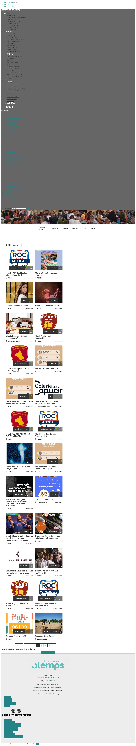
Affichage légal (10, 147)
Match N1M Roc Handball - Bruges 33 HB (46, 435)
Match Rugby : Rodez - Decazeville (44, 337)
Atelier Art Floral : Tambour (46, 369)
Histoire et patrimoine (12, 122)
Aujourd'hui (55, 228)
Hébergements (13, 128)
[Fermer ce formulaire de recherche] (37, 744)
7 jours (84, 228)
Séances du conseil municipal (14, 141)
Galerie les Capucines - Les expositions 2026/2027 (46, 402)
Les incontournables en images (14, 118)
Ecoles (11, 169)
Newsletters (10, 201)
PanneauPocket (10, 198)
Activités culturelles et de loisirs (15, 188)
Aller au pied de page (9, 6)
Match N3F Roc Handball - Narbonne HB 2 (46, 604)
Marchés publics (11, 145)
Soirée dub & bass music (45, 499)
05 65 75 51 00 (51, 681)
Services (9, 160)
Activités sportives (11, 186)
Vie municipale (7, 132)
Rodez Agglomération (12, 154)
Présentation (10, 115)
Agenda (6, 192)
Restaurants (13, 130)
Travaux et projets (11, 149)
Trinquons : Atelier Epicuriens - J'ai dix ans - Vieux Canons (48, 537)
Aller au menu (7, 4)
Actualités (6, 194)
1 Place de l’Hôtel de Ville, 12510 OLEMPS (48, 677)
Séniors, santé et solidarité (13, 173)
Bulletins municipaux (12, 143)
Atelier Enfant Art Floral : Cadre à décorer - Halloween (19, 402)
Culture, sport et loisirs (9, 179)
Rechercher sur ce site (6, 744)
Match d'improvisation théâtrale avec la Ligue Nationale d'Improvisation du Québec (19, 538)
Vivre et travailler (8, 156)
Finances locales (11, 152)
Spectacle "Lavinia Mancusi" (47, 306)
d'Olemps (11, 10)
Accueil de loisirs (14, 171)
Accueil (6, 212)
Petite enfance (13, 167)
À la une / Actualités (12, 196)
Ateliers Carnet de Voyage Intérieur (46, 274)
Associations (10, 181)
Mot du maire (10, 135)
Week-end (75, 228)
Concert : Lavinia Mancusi (17, 306)
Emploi (8, 177)
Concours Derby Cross (44, 636)
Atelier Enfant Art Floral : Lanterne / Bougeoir (46, 468)
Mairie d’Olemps (11, 137)
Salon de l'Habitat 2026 (16, 636)
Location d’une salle (12, 190)
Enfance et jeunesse (12, 164)
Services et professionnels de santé (15, 162)
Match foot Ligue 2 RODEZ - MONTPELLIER (18, 370)
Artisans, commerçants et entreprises (16, 158)
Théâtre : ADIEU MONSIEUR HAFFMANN (46, 572)
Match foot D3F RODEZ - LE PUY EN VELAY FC (18, 435)
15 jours (92, 228)
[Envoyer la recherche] (28, 209)
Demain (65, 228)
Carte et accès (10, 120)
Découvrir (6, 113)
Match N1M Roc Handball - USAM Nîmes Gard (17, 274)
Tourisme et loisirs (11, 124)
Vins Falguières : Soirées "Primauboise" (16, 337)
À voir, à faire (13, 126)
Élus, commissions (11, 139)
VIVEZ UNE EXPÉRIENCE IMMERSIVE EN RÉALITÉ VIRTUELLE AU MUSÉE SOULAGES (16, 502)
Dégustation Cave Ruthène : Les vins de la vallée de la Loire (19, 572)
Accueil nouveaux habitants (14, 175)
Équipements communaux (13, 184)
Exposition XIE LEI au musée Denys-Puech (18, 468)
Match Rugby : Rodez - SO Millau (17, 604)
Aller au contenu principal (10, 2)
